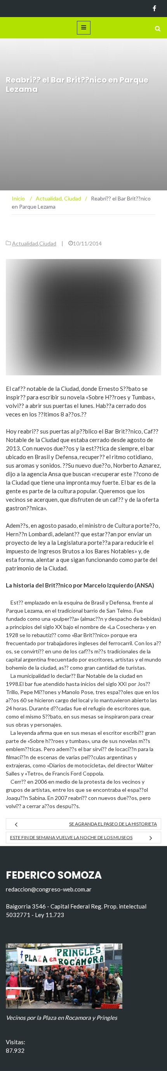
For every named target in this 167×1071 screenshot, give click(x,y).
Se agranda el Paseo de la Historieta (113, 824)
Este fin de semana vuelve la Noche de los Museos (71, 837)
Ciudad (47, 243)
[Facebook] (154, 8)
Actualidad (25, 243)
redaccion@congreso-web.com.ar (49, 889)
